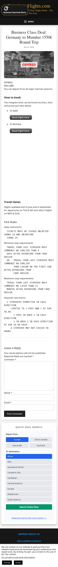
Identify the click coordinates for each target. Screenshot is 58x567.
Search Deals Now (29, 506)
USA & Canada (40, 439)
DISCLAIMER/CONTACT (29, 541)
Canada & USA (14, 472)
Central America (15, 483)
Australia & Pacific (16, 467)
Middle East (13, 494)
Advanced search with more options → (29, 518)
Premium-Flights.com (29, 6)
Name (8, 392)
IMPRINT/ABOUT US (29, 534)
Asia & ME (17, 445)
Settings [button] (7, 562)
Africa (10, 456)
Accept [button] (18, 562)
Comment (10, 359)
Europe (17, 439)
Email (7, 402)
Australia (41, 445)
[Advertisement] (29, 166)
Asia (9, 461)
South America (14, 499)
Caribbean (12, 478)
